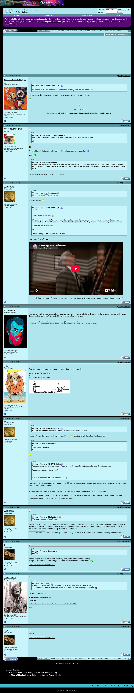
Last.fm (49, 373)
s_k (6, 544)
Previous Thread (62, 663)
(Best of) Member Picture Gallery (24, 675)
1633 (93, 31)
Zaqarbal (9, 186)
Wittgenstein (61, 525)
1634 (97, 31)
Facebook (43, 373)
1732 (110, 31)
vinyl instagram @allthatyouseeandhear (67, 322)
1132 (63, 31)
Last (125, 31)
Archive (126, 686)
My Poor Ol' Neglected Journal (40, 377)
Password (101, 12)
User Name (101, 9)
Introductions (34, 10)
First (53, 31)
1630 (80, 31)
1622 (75, 31)
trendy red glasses (40, 529)
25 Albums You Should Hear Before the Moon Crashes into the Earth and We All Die (53, 604)
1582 (71, 31)
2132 (114, 31)
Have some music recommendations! (42, 565)
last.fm (31, 322)
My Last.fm (33, 375)
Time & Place (32, 600)
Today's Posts (87, 15)
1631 (84, 31)
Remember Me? (125, 10)
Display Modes (123, 34)
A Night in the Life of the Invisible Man (40, 597)
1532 (67, 31)
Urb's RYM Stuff (79, 109)
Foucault (81, 525)
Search (119, 15)
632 (59, 31)
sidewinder (10, 310)
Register (17, 15)
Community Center (22, 10)
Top (132, 686)
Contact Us (108, 686)
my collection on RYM (43, 322)
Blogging (47, 15)
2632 (119, 31)
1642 (101, 31)
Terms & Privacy (97, 686)
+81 (6, 365)
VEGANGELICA (13, 129)
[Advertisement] (26, 55)
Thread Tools (109, 34)
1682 (106, 31)
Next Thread (73, 663)
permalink (126, 76)
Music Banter (11, 10)
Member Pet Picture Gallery (22, 673)
